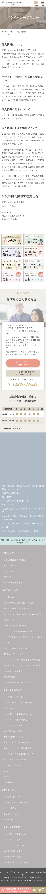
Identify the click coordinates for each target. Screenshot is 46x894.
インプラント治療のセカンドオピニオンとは (22, 659)
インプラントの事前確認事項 (16, 719)
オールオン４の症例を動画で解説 (18, 631)
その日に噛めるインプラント (16, 648)
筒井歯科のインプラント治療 (16, 862)
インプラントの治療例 (13, 671)
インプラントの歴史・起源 (15, 759)
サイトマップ (9, 819)
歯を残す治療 (9, 677)
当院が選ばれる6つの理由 (14, 560)
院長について (9, 571)
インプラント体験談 (12, 839)
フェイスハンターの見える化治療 (17, 682)
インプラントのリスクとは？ (16, 725)
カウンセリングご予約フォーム (23, 363)
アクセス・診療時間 (12, 796)
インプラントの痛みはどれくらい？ (18, 754)
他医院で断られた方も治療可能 (16, 608)
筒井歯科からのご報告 (13, 856)
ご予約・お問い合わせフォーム (16, 802)
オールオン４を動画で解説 (16, 625)
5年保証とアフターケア (13, 654)
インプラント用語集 (12, 765)
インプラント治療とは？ (14, 697)
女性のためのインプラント (15, 736)
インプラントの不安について (16, 834)
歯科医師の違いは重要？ (14, 731)
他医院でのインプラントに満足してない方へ (22, 665)
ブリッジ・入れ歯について (15, 845)
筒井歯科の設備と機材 (13, 582)
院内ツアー (8, 577)
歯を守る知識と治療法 (13, 851)
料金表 (6, 776)
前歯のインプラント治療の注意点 (17, 742)
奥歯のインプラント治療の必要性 (17, 748)
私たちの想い (9, 565)
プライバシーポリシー (13, 814)
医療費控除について (12, 782)
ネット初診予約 (10, 808)
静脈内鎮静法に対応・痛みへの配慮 (18, 603)
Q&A (6, 771)
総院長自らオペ (10, 597)
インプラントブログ (11, 826)
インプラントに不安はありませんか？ (19, 714)
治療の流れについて (12, 708)
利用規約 (32, 880)
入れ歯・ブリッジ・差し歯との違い (18, 702)
